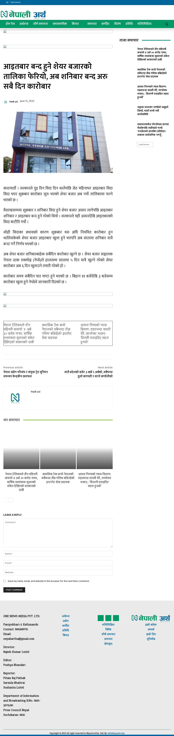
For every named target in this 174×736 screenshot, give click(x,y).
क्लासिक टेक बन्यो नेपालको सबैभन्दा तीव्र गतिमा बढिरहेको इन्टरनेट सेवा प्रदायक (57, 332)
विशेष (108, 630)
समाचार (110, 634)
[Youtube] (168, 2)
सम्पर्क (151, 630)
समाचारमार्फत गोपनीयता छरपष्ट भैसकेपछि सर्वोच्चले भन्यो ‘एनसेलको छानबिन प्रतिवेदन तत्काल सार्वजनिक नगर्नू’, (153, 129)
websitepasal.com (116, 733)
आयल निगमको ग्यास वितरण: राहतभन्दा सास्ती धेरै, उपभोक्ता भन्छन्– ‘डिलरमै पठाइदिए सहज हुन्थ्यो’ (96, 334)
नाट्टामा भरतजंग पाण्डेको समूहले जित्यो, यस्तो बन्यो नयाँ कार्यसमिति (152, 111)
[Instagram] (154, 2)
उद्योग (66, 621)
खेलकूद (108, 644)
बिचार (66, 635)
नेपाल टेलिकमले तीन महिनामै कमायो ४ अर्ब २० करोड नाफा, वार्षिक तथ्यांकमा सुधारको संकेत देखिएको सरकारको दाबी (19, 334)
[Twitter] (159, 2)
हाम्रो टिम (151, 634)
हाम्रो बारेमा (151, 625)
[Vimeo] (164, 2)
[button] (166, 24)
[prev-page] (5, 500)
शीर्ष (104, 634)
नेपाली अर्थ (13, 102)
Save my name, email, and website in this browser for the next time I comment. (49, 581)
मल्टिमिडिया (108, 625)
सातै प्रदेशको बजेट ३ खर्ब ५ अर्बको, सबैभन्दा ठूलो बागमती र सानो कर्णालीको (88, 374)
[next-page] (11, 500)
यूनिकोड (151, 639)
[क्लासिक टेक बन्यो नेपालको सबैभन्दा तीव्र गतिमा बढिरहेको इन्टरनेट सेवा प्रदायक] (58, 447)
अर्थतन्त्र (65, 616)
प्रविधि (65, 631)
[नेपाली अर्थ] (6, 102)
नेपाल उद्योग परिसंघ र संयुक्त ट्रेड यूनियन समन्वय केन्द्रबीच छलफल (25, 374)
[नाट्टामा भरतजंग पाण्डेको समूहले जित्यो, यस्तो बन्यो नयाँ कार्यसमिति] (127, 110)
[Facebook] (149, 2)
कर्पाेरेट (65, 626)
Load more (144, 144)
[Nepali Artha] (23, 15)
